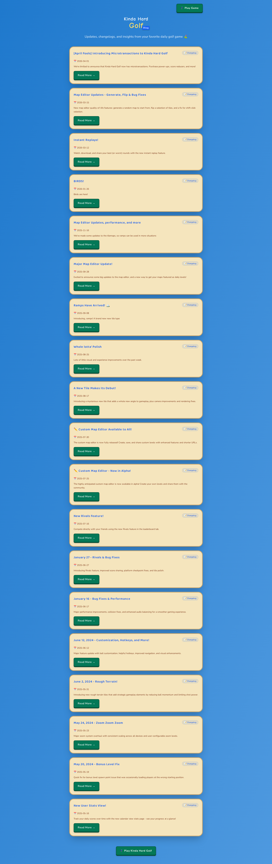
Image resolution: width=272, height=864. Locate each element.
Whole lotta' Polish (88, 346)
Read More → (86, 75)
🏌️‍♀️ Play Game (190, 8)
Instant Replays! (86, 139)
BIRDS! (79, 181)
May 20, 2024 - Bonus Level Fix (97, 764)
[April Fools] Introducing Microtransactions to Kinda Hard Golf (121, 53)
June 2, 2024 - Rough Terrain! (95, 681)
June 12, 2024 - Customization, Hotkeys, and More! (111, 640)
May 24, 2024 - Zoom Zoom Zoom (98, 722)
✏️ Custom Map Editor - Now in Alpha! (102, 470)
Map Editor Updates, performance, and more (107, 222)
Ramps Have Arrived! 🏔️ (92, 305)
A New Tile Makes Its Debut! (95, 388)
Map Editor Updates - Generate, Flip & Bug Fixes (110, 94)
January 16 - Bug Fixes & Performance (102, 598)
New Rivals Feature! (89, 515)
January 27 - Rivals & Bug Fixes (97, 557)
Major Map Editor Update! (93, 263)
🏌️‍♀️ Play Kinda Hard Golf (136, 851)
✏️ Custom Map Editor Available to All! (103, 429)
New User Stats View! (90, 805)
